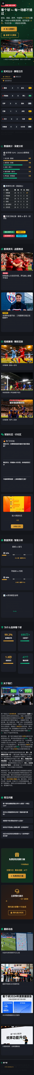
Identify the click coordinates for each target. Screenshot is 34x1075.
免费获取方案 (18, 876)
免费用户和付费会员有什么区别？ (13, 821)
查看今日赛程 (11, 35)
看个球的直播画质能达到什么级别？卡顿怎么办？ (16, 805)
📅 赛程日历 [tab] (17, 77)
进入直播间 (10, 29)
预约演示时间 (18, 912)
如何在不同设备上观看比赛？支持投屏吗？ (16, 827)
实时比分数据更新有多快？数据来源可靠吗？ (15, 813)
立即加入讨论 (17, 526)
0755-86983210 (9, 1067)
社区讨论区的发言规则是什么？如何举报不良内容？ (16, 835)
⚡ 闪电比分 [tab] (6, 77)
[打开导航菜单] (3, 3)
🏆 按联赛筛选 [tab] (7, 81)
